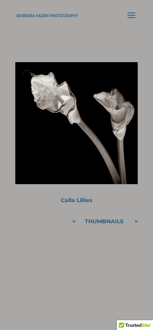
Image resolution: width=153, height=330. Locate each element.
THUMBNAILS (104, 221)
